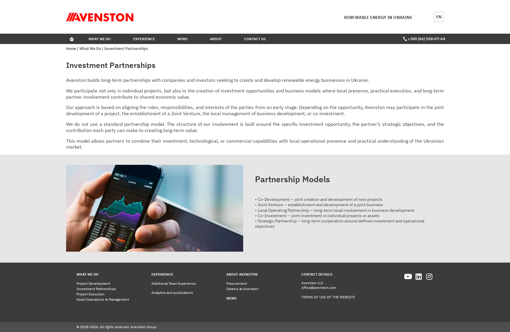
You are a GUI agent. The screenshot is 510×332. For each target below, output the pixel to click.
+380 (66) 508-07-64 (426, 38)
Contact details (316, 274)
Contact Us (255, 39)
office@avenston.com (318, 287)
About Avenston (242, 274)
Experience (144, 39)
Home (71, 48)
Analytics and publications (172, 292)
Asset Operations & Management (102, 299)
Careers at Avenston (242, 289)
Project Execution (90, 294)
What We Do (100, 39)
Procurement (236, 283)
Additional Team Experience (173, 283)
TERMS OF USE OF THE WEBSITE (328, 297)
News (182, 39)
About (216, 39)
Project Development (93, 283)
